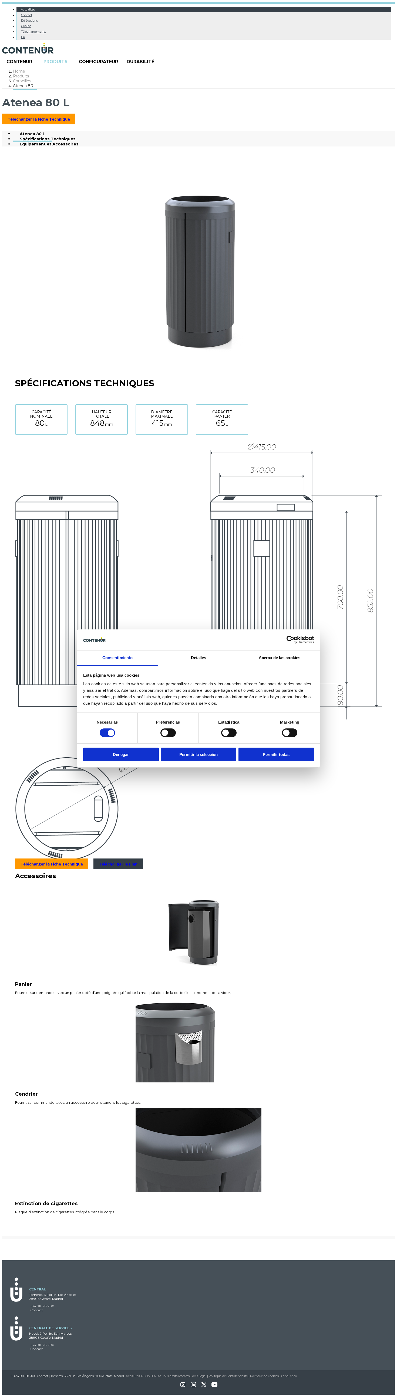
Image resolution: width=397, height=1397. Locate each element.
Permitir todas (276, 754)
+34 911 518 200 (42, 1306)
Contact (26, 15)
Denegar (121, 754)
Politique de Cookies (264, 1376)
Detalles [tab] (198, 657)
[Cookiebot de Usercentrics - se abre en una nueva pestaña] (290, 640)
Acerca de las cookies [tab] (279, 657)
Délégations (29, 20)
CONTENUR (19, 61)
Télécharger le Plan (118, 864)
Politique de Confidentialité (228, 1376)
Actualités (28, 9)
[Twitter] (204, 1386)
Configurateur (98, 61)
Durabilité (140, 61)
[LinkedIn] (193, 1386)
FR (23, 37)
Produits (55, 61)
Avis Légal (199, 1376)
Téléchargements (33, 31)
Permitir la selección (198, 754)
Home (19, 71)
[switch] (168, 732)
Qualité (26, 26)
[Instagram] (183, 1386)
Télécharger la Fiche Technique (39, 119)
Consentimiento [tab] (117, 657)
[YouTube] (214, 1386)
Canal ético (289, 1376)
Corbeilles (22, 81)
